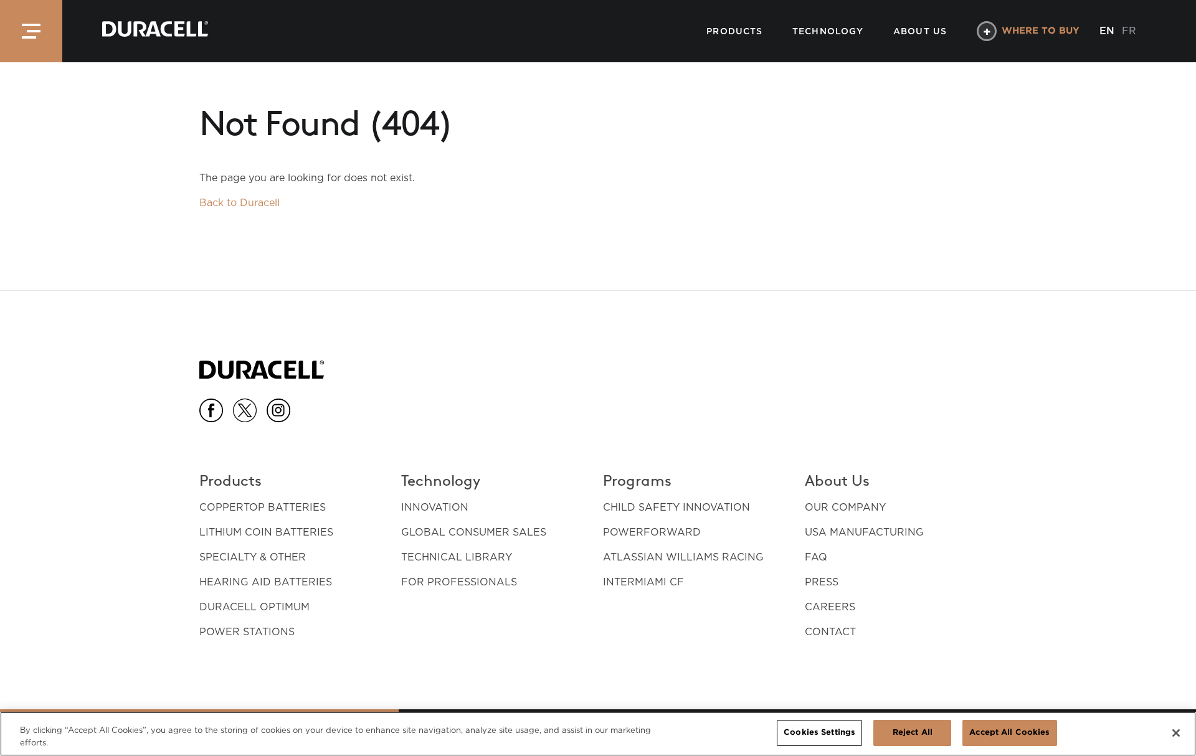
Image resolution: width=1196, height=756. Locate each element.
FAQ (816, 557)
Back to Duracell (239, 203)
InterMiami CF (643, 582)
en (1106, 31)
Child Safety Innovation (676, 507)
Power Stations (247, 632)
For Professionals (459, 582)
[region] (598, 734)
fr (1129, 31)
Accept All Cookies (1009, 732)
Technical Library (456, 557)
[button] (31, 31)
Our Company (845, 507)
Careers (830, 607)
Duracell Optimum (254, 607)
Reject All (913, 732)
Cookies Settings (819, 732)
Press (821, 582)
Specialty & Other (252, 557)
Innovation (434, 507)
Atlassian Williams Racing (683, 557)
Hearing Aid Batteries (265, 582)
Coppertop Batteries (262, 507)
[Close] (1176, 733)
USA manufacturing (864, 532)
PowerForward (652, 532)
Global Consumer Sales (473, 532)
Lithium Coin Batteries (266, 532)
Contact (830, 632)
